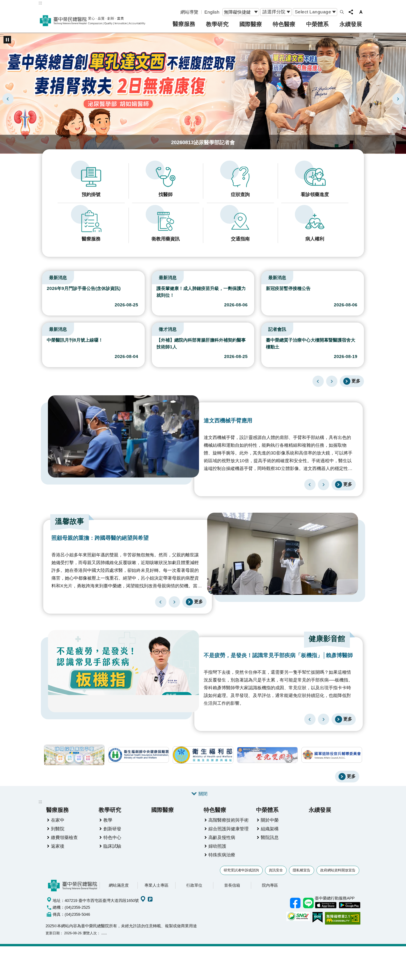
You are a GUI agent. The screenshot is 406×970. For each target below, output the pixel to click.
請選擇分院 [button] (273, 11)
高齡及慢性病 (221, 837)
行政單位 (194, 885)
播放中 (44, 276)
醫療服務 (184, 24)
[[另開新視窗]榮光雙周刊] (267, 755)
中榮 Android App (349, 905)
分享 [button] (351, 12)
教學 (107, 820)
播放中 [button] (7, 39)
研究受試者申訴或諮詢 (241, 870)
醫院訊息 (270, 837)
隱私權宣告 (301, 870)
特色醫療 (284, 24)
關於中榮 (270, 820)
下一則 (398, 98)
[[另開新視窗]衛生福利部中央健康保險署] (138, 755)
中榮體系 (317, 24)
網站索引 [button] (341, 11)
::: (40, 2)
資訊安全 (276, 870)
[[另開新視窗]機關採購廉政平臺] (74, 755)
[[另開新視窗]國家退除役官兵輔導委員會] (331, 755)
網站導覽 (189, 12)
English (211, 12)
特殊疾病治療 (221, 854)
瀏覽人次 (90, 933)
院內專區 (270, 885)
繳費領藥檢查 (64, 837)
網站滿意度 (119, 885)
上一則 (8, 98)
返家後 (57, 846)
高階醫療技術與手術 (228, 820)
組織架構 (270, 828)
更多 (355, 381)
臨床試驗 (112, 846)
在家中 (57, 820)
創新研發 (112, 828)
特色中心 (112, 837)
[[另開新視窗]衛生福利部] (203, 755)
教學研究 (217, 24)
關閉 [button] (203, 793)
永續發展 (351, 24)
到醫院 (57, 828)
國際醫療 (250, 24)
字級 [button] (360, 11)
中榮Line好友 (308, 903)
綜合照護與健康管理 (228, 828)
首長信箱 (232, 885)
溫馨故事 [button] (69, 521)
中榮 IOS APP (325, 905)
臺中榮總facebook (295, 903)
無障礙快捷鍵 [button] (237, 12)
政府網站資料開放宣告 (337, 870)
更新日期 (53, 933)
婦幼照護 (217, 846)
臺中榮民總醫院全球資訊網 (92, 20)
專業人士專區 (156, 885)
